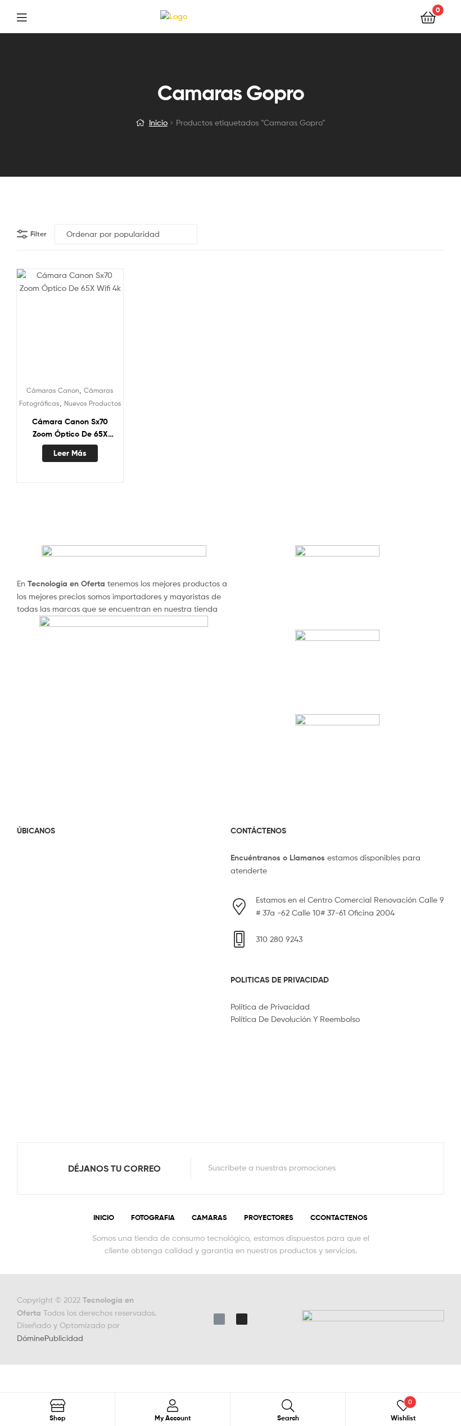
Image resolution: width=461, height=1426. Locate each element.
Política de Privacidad (270, 1006)
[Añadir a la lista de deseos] (42, 327)
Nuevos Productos (92, 403)
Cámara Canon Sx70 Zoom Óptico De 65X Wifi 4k (70, 428)
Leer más (70, 453)
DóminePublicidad (50, 1338)
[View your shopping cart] (428, 17)
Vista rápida (97, 327)
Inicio (158, 122)
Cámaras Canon (52, 390)
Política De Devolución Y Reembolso (295, 1019)
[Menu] (28, 16)
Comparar (70, 327)
